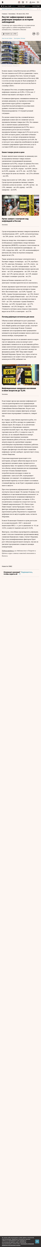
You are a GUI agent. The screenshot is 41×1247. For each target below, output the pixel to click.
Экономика (12, 14)
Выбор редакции (7, 9)
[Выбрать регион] (27, 2)
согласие (22, 1240)
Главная (4, 14)
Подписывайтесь (8, 551)
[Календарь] (19, 2)
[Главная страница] (2, 2)
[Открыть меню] (38, 2)
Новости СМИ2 (7, 566)
